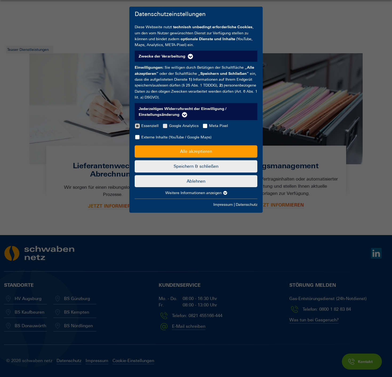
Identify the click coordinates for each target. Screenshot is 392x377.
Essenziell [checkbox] (150, 126)
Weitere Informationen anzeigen (194, 193)
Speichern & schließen (196, 166)
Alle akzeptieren (196, 151)
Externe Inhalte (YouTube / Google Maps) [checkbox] (176, 137)
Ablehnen (196, 181)
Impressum (223, 204)
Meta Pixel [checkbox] (218, 126)
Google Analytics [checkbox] (184, 126)
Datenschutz (246, 204)
